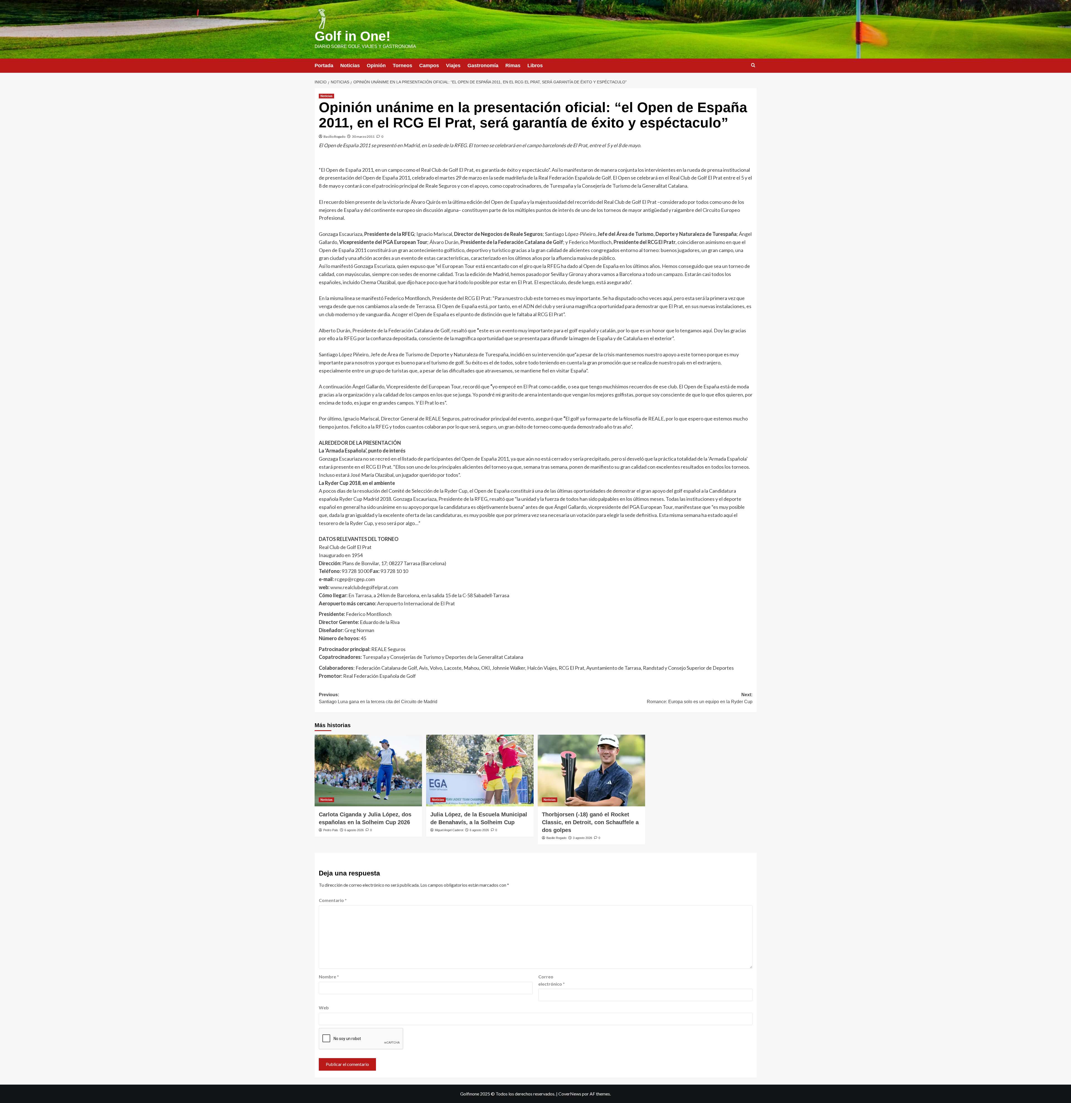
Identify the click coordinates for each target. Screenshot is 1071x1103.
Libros (535, 65)
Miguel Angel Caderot (449, 830)
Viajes (453, 65)
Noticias (350, 65)
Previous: (378, 698)
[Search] (753, 65)
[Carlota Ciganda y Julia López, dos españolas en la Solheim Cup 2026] (368, 770)
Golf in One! (352, 36)
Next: (699, 698)
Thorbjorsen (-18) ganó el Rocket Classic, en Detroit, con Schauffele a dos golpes (590, 822)
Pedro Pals (330, 830)
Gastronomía (482, 65)
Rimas (512, 65)
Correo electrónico (551, 980)
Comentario (333, 900)
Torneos (402, 65)
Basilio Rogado (334, 136)
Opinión (376, 65)
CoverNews (569, 1093)
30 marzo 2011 (363, 136)
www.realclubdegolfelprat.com (364, 587)
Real (348, 676)
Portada (324, 65)
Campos (429, 65)
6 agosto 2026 (354, 830)
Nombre (329, 976)
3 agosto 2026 (582, 838)
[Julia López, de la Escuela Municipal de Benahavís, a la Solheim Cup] (480, 770)
